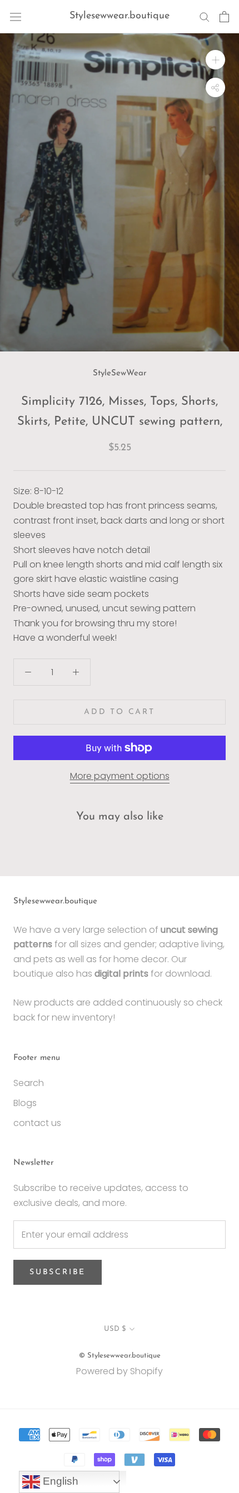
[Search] (205, 16)
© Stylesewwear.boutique (120, 1355)
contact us (37, 1123)
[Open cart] (224, 16)
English (59, 1481)
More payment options (120, 776)
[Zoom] (215, 59)
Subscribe (57, 1272)
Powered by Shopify (119, 1371)
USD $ (115, 1329)
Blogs (25, 1103)
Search (28, 1083)
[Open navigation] (15, 16)
